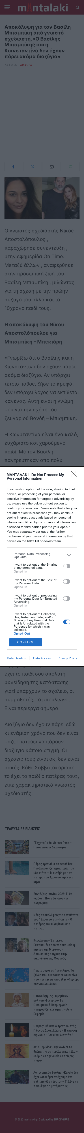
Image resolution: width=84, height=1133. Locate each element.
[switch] (66, 566)
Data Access (42, 658)
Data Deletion (16, 658)
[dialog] (42, 566)
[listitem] (42, 555)
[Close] (75, 475)
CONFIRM (25, 642)
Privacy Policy (67, 658)
